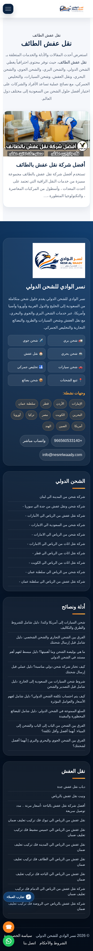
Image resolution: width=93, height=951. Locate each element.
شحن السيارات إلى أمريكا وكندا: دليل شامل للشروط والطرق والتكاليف (48, 624)
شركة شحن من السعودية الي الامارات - (57, 525)
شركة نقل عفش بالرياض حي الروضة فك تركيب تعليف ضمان (46, 906)
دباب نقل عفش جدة (71, 787)
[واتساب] (8, 941)
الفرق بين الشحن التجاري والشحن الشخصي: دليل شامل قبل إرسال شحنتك (50, 639)
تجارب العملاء (15, 897)
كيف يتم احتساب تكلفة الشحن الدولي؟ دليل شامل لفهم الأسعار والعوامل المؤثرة (46, 698)
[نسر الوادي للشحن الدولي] (71, 8)
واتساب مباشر (34, 441)
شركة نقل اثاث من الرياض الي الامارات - (56, 544)
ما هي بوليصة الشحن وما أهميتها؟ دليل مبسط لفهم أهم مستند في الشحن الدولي (47, 654)
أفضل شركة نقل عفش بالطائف (50, 165)
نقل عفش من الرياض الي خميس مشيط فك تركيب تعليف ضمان (49, 832)
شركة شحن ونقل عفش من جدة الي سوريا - (54, 506)
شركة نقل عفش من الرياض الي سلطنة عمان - (52, 581)
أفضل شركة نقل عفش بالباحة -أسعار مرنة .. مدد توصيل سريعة (50, 808)
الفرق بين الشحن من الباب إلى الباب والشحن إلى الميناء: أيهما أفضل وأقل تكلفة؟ (50, 728)
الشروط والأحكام (53, 943)
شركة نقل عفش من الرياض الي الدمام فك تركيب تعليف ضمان (50, 891)
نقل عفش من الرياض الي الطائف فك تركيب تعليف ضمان (49, 861)
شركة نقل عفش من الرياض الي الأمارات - (55, 515)
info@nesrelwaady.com (62, 455)
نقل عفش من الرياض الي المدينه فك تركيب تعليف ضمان (49, 847)
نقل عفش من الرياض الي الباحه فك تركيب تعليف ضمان (50, 876)
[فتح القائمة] (8, 9)
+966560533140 (68, 441)
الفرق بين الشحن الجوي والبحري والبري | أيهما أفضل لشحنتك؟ (48, 742)
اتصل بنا (29, 943)
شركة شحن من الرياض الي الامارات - (58, 534)
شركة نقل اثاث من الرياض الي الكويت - (57, 562)
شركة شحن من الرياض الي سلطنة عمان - (55, 572)
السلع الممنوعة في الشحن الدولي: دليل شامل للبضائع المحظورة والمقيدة (48, 713)
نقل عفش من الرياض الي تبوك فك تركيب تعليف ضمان (46, 820)
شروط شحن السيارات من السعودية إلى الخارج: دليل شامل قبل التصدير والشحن (48, 683)
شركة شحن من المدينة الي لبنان (62, 497)
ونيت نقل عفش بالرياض (68, 796)
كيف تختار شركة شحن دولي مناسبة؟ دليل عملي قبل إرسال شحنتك (48, 669)
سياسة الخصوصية (18, 936)
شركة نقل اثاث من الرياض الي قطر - (58, 553)
